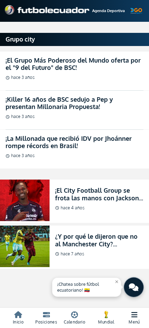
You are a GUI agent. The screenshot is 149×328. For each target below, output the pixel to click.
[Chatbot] (133, 287)
